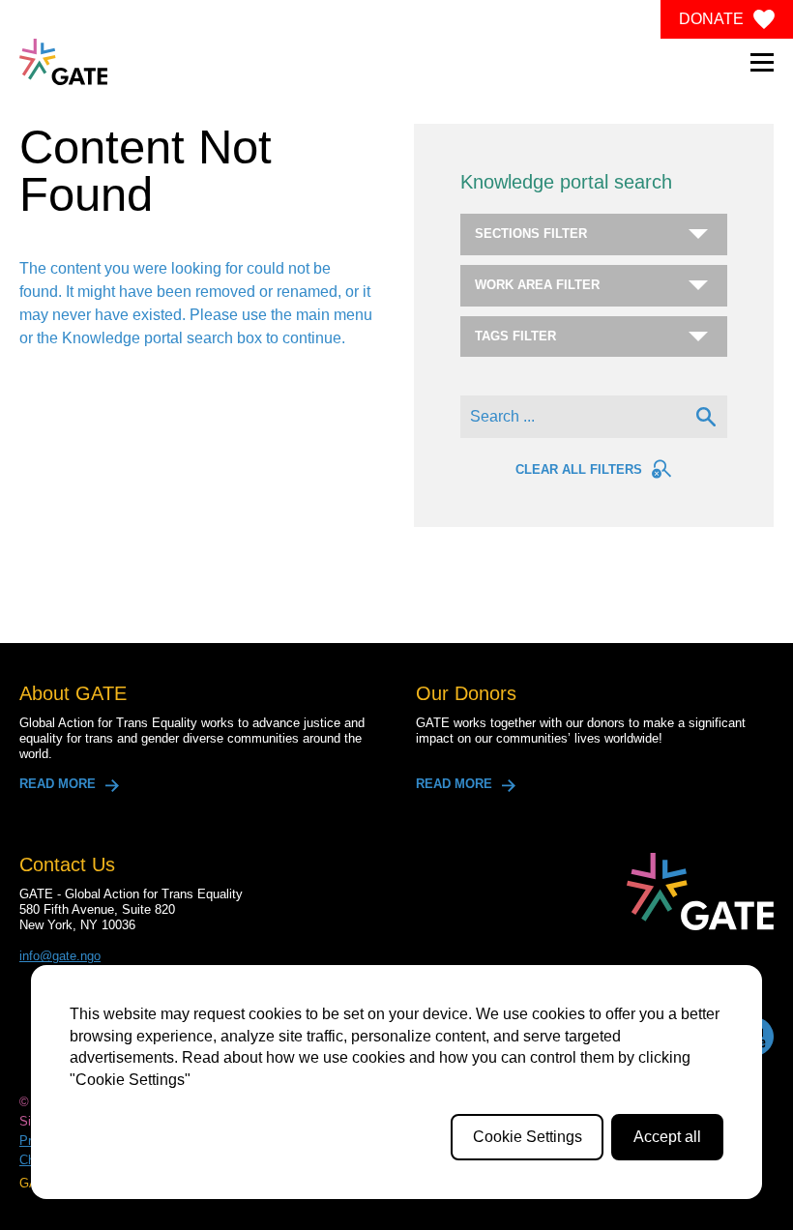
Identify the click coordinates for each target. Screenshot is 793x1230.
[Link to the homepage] (63, 62)
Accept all (667, 1136)
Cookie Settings (527, 1136)
